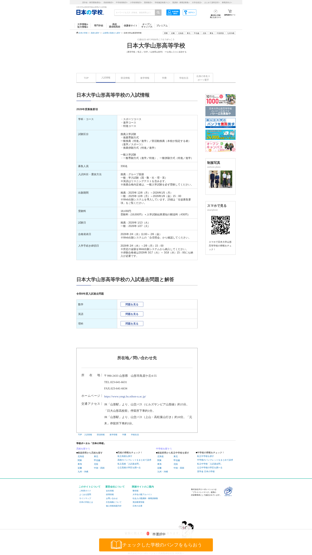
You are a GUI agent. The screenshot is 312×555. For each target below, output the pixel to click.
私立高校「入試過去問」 (129, 464)
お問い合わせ (112, 498)
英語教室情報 (138, 502)
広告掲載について (114, 502)
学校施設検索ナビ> (162, 2)
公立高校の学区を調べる (129, 467)
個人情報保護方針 (114, 506)
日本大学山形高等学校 (156, 45)
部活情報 (125, 78)
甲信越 (97, 460)
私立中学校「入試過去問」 (209, 464)
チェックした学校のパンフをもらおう (162, 544)
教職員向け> (227, 2)
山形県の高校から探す (112, 33)
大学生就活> (197, 2)
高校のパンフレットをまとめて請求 (134, 460)
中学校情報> (122, 2)
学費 (164, 78)
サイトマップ (85, 498)
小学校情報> (136, 2)
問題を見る (131, 304)
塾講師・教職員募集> (180, 2)
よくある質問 (85, 494)
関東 (80, 460)
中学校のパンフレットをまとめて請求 (215, 460)
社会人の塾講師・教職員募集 (145, 498)
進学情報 (144, 78)
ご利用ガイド (85, 491)
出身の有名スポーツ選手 (203, 78)
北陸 (96, 464)
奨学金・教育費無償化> (91, 2)
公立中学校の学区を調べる (209, 467)
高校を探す (95, 33)
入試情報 (105, 77)
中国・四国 (99, 468)
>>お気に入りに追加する (176, 52)
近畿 (80, 468)
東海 (80, 464)
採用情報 (110, 494)
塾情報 (135, 491)
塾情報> (148, 2)
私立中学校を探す (205, 456)
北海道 (180, 33)
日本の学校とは (86, 502)
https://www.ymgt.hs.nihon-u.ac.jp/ (125, 396)
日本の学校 (83, 33)
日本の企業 (137, 506)
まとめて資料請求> (212, 2)
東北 (96, 456)
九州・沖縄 (83, 471)
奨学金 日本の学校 (206, 471)
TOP (86, 78)
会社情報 (110, 491)
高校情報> (108, 2)
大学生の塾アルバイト (142, 494)
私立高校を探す (124, 456)
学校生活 (183, 78)
